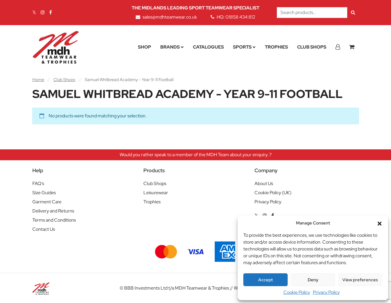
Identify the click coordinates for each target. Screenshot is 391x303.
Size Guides (44, 193)
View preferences (360, 280)
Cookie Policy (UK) (272, 193)
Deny (313, 280)
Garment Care (47, 202)
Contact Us (43, 229)
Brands (170, 47)
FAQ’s (38, 183)
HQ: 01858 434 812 (236, 17)
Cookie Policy (296, 292)
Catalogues (208, 47)
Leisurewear (155, 193)
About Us (263, 183)
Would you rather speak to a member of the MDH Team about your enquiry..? (196, 155)
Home (38, 79)
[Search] (353, 12)
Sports (242, 47)
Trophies (276, 47)
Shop (144, 47)
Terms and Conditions (54, 220)
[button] (379, 223)
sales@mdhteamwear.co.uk (170, 17)
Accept (265, 280)
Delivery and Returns (53, 211)
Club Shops (311, 47)
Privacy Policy (326, 292)
